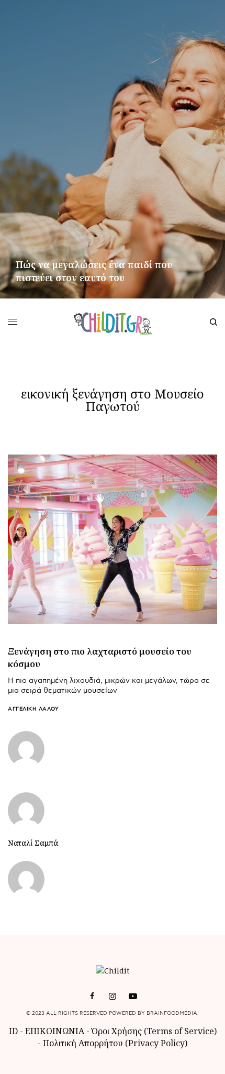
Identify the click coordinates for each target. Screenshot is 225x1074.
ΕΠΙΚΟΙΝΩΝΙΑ (55, 1031)
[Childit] (113, 322)
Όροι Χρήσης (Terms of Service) (154, 1031)
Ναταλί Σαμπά (33, 843)
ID (13, 1031)
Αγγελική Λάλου (33, 709)
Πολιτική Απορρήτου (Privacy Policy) (115, 1043)
